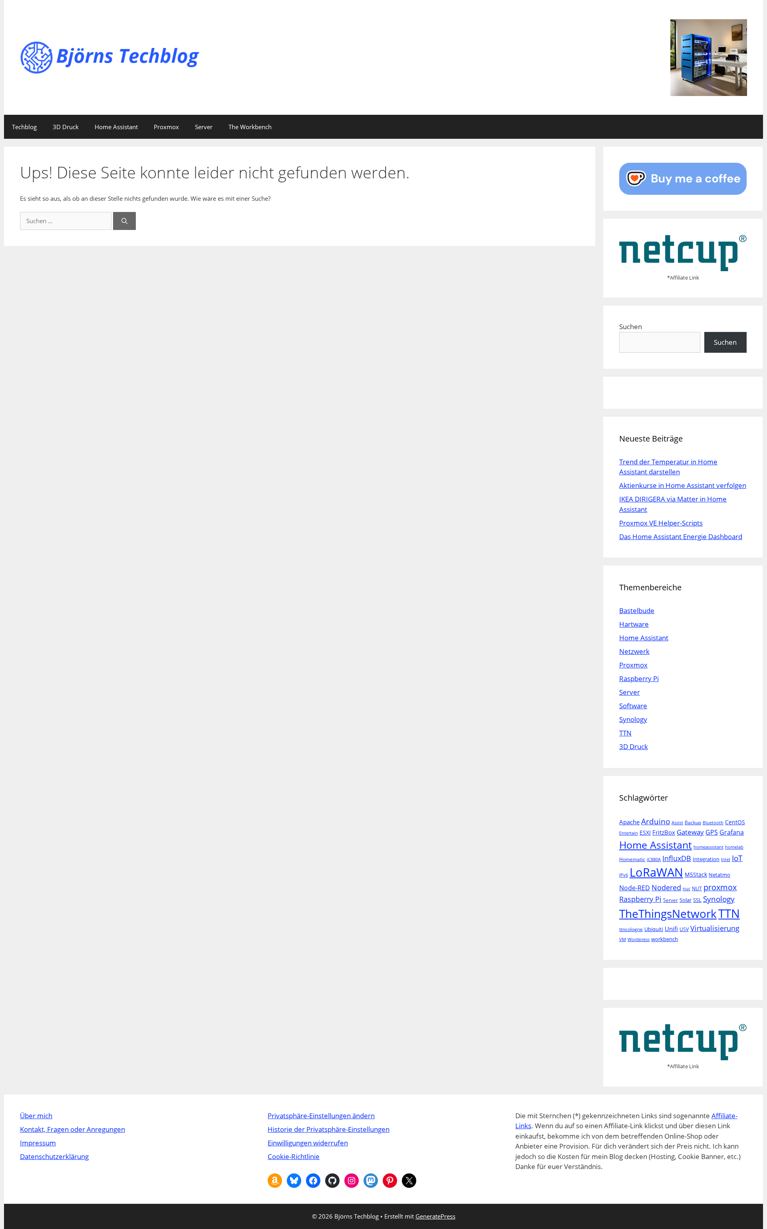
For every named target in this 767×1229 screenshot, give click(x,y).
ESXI (645, 832)
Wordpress (639, 939)
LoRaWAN (656, 872)
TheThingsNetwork (668, 913)
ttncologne (631, 929)
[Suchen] (124, 221)
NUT (697, 888)
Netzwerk (634, 651)
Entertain (628, 833)
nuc (686, 888)
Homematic (632, 859)
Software (633, 705)
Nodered (666, 887)
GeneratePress (435, 1216)
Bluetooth (713, 822)
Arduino (655, 821)
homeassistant (708, 847)
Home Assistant (116, 127)
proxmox (720, 887)
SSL (697, 899)
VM (622, 939)
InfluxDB (676, 858)
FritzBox (663, 832)
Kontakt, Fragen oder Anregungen (72, 1129)
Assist (677, 822)
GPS (711, 832)
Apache (629, 822)
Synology (633, 719)
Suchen (630, 326)
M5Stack (696, 874)
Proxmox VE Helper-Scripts (661, 523)
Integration (706, 859)
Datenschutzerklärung (54, 1156)
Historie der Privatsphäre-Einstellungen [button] (328, 1129)
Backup (693, 822)
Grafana (731, 832)
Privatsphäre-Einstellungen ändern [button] (321, 1115)
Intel (725, 859)
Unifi (671, 929)
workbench (664, 939)
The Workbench (250, 127)
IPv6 (623, 875)
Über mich (36, 1115)
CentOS (735, 822)
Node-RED (634, 887)
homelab (734, 847)
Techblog (24, 127)
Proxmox (166, 127)
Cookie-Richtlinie (294, 1156)
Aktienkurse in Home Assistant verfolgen (682, 485)
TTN (625, 732)
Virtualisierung (714, 928)
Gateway (690, 832)
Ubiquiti (653, 929)
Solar (685, 899)
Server (204, 127)
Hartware (634, 624)
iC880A (654, 859)
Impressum (38, 1142)
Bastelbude (636, 610)
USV (684, 929)
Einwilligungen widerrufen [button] (308, 1142)
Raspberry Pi (639, 678)
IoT (737, 858)
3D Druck (66, 127)
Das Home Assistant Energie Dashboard (680, 536)
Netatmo (719, 874)
